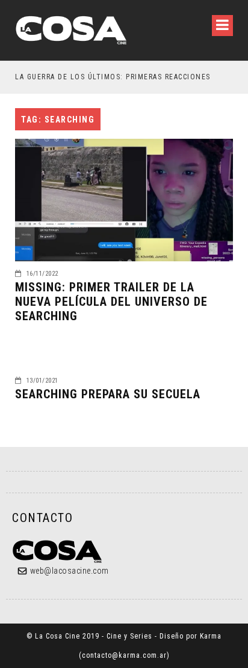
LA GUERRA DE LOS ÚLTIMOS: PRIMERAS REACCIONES (113, 77)
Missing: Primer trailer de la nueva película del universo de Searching (111, 301)
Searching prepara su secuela (107, 394)
